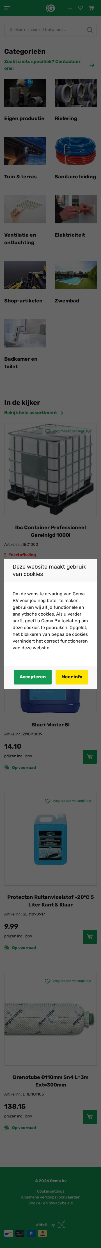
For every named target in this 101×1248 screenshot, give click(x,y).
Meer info (71, 677)
